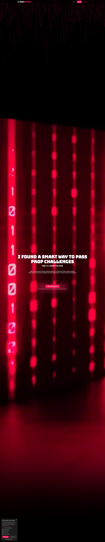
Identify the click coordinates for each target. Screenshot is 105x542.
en (84, 1)
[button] (9, 539)
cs (86, 1)
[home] (24, 2)
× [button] (16, 519)
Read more (10, 525)
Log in (74, 1)
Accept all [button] (5, 536)
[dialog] (9, 530)
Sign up (79, 1)
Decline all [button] (13, 536)
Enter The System (52, 286)
